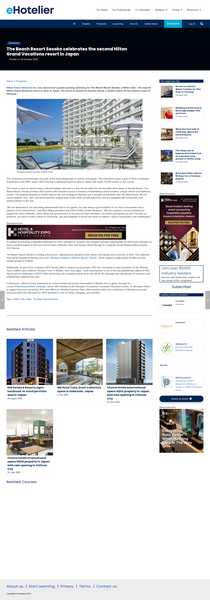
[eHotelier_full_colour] (30, 10)
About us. (15, 586)
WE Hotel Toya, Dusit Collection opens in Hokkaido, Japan (79, 389)
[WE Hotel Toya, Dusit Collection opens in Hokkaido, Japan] (79, 362)
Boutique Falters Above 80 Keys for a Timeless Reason (189, 176)
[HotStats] (167, 327)
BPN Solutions (183, 377)
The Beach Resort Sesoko (45, 299)
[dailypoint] (167, 348)
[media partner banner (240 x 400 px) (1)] (179, 260)
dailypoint (181, 344)
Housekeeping (181, 381)
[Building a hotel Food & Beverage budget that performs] (167, 113)
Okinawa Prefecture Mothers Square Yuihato (73, 257)
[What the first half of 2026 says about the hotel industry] (167, 134)
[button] (166, 10)
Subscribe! (181, 286)
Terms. (85, 586)
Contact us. (106, 586)
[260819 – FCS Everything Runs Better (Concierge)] (181, 452)
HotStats (180, 322)
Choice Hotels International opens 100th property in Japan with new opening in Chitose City (128, 393)
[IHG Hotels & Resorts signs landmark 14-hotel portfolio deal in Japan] (30, 362)
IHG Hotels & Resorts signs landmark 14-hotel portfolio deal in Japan (27, 391)
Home (10, 81)
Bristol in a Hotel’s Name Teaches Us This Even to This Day (188, 89)
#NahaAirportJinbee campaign (30, 286)
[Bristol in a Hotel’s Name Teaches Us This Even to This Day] (167, 92)
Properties (21, 81)
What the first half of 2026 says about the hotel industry (187, 132)
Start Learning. (41, 586)
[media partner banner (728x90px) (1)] (66, 238)
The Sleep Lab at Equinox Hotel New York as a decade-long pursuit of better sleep (188, 154)
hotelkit (180, 301)
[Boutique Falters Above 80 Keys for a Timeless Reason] (167, 178)
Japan (29, 299)
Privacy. (67, 586)
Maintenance (191, 384)
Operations (180, 304)
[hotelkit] (167, 305)
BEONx (164, 365)
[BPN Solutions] (167, 382)
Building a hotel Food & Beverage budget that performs (188, 110)
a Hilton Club (18, 299)
